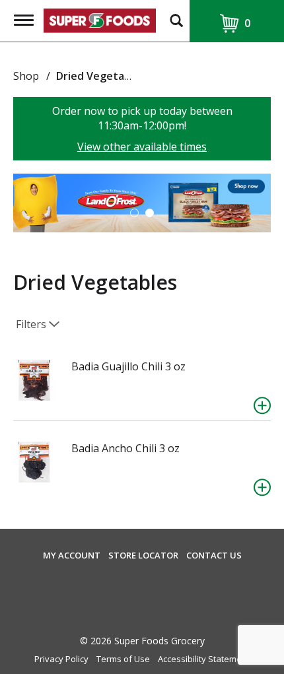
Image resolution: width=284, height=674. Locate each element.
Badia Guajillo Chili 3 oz (128, 366)
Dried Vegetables (100, 76)
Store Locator (143, 555)
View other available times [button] (142, 146)
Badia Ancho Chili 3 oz (125, 448)
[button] (142, 202)
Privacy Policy (61, 659)
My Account (71, 555)
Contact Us (214, 555)
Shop (26, 76)
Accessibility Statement (204, 659)
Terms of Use (123, 659)
